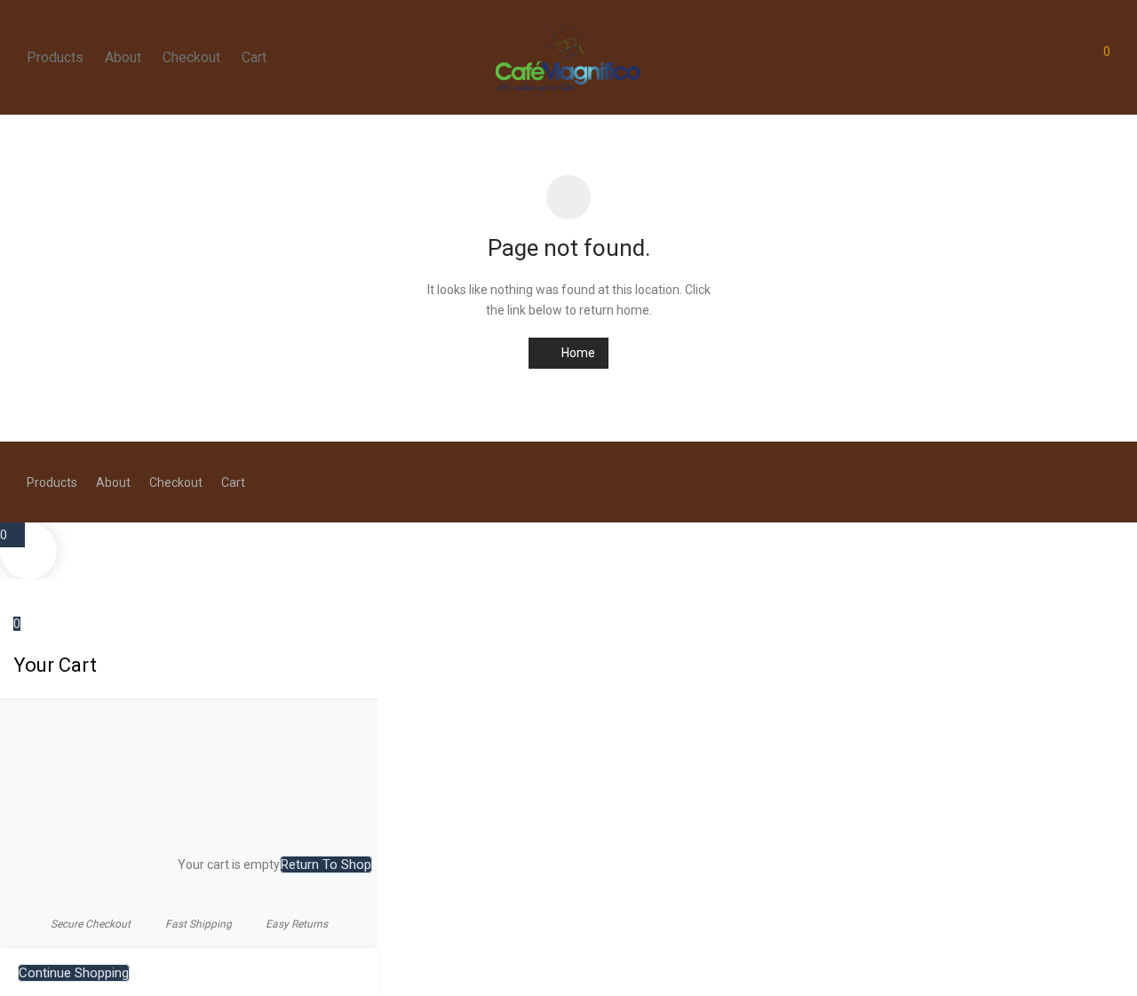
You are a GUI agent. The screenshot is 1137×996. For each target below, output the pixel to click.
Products (55, 57)
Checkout (191, 57)
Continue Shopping (74, 973)
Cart (254, 57)
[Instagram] (1075, 481)
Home (577, 353)
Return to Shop (326, 864)
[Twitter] (1104, 481)
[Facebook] (1045, 481)
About (123, 57)
